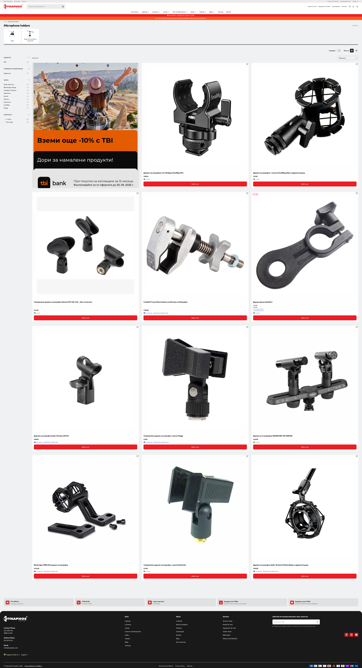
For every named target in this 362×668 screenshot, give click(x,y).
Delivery (24, 1)
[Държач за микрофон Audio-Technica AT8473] (85, 379)
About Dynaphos (8, 1)
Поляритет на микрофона (13, 69)
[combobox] (45, 6)
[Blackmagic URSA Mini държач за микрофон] (85, 508)
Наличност (8, 115)
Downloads (17, 1)
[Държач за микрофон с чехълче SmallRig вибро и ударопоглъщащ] (304, 116)
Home (5, 21)
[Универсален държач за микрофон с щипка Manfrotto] (195, 508)
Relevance (342, 58)
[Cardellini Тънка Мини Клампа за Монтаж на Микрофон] (195, 245)
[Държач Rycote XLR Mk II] (304, 245)
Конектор (7, 57)
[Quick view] (245, 67)
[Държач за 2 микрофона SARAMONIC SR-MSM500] (304, 379)
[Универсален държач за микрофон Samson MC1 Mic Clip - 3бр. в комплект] (85, 245)
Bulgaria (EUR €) (12, 655)
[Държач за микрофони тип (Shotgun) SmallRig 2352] (195, 116)
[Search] (63, 6)
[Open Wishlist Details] (350, 6)
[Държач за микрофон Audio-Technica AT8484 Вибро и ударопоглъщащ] (304, 508)
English (354, 1)
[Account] (353, 6)
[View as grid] (352, 50)
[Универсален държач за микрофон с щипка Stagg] (195, 379)
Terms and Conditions (166, 666)
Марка (6, 80)
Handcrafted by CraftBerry (33, 666)
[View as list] (356, 50)
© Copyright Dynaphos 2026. (13, 666)
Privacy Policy (180, 666)
